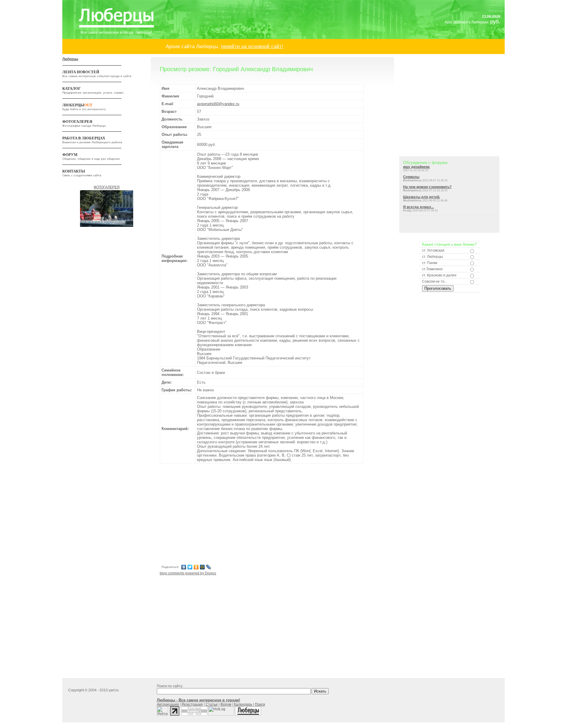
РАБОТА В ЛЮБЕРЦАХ (83, 138)
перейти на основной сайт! (252, 46)
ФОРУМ (69, 154)
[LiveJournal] (209, 567)
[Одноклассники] (196, 567)
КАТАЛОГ (71, 88)
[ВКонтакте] (184, 567)
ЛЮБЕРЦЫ (77, 105)
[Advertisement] (262, 513)
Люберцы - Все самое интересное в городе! (198, 700)
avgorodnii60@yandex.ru (218, 104)
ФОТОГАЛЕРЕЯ (77, 121)
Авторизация (168, 704)
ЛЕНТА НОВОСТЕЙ (80, 72)
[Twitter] (190, 567)
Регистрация (192, 704)
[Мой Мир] (202, 567)
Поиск (260, 704)
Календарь (243, 704)
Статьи (212, 704)
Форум (225, 704)
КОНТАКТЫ (73, 171)
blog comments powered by (188, 573)
